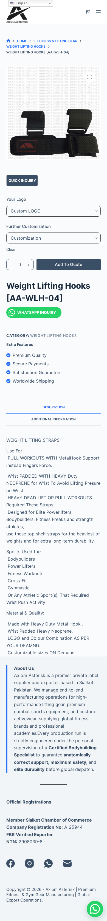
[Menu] (98, 12)
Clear (11, 249)
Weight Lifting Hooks (53, 335)
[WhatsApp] (48, 863)
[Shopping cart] (88, 12)
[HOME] (8, 41)
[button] (95, 909)
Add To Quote (68, 264)
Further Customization (28, 226)
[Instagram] (29, 863)
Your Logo (16, 199)
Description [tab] (54, 407)
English (21, 3)
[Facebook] (10, 863)
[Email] (67, 863)
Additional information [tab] (53, 419)
